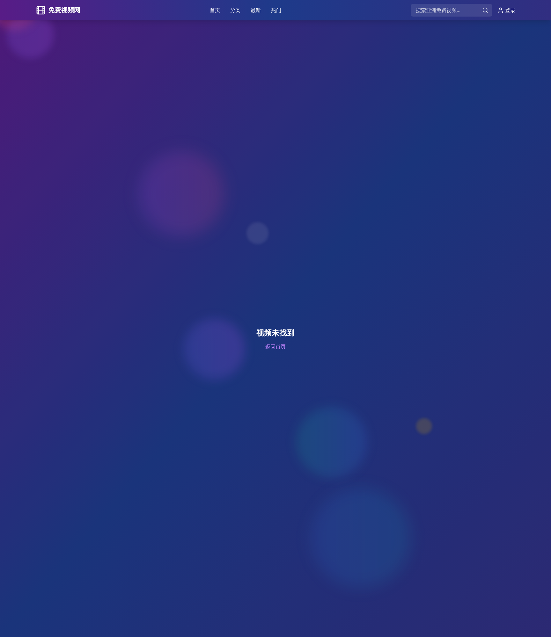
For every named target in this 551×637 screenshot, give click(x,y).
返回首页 (275, 346)
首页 (215, 10)
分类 (235, 10)
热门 (276, 10)
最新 (256, 10)
